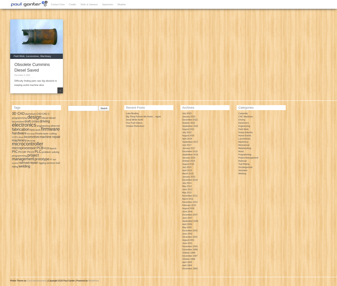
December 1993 (190, 268)
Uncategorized (245, 167)
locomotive (31, 137)
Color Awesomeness (37, 280)
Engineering (244, 126)
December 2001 (190, 237)
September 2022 (190, 126)
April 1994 (187, 265)
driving (45, 121)
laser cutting (50, 133)
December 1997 (190, 256)
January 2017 (188, 148)
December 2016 (190, 151)
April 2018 (187, 139)
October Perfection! (135, 126)
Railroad (242, 161)
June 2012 (187, 189)
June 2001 (187, 243)
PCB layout (50, 148)
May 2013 (187, 186)
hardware (19, 133)
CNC (44, 113)
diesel (45, 117)
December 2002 (190, 230)
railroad (24, 162)
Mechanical (243, 145)
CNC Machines (245, 116)
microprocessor (24, 148)
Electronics (243, 123)
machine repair (49, 137)
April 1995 (187, 262)
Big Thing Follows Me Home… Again (143, 116)
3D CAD (18, 113)
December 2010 (190, 202)
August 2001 (188, 240)
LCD (14, 137)
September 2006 (190, 221)
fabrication (20, 129)
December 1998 (190, 249)
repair (34, 162)
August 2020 (188, 135)
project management (25, 157)
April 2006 (187, 224)
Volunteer (242, 170)
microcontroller (27, 144)
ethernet (55, 125)
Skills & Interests (89, 4)
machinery (19, 140)
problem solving (50, 152)
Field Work (19, 56)
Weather (121, 4)
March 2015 (188, 173)
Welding (242, 173)
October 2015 (188, 161)
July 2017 (186, 145)
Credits (72, 4)
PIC (15, 152)
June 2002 (187, 234)
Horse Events (244, 135)
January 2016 (188, 158)
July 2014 (186, 183)
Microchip (31, 141)
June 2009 (187, 211)
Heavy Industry (245, 132)
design (34, 117)
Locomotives (32, 56)
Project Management (248, 158)
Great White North (134, 120)
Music (241, 151)
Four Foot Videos (134, 123)
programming (19, 155)
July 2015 (186, 167)
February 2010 (189, 205)
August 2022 (188, 129)
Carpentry (243, 113)
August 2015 (188, 164)
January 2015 (188, 177)
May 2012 (187, 192)
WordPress (93, 280)
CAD (39, 113)
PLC (38, 152)
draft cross (31, 121)
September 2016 (190, 154)
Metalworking (244, 148)
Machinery (45, 56)
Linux (20, 137)
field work (35, 129)
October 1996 (188, 259)
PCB (40, 148)
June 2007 (187, 218)
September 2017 (190, 142)
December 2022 (190, 120)
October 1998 (188, 253)
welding (24, 166)
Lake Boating (132, 113)
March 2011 (187, 199)
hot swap (31, 134)
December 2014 (190, 180)
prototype (42, 159)
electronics (24, 125)
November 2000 (190, 246)
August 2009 (188, 208)
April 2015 (187, 170)
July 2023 (186, 113)
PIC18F (22, 152)
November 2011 (189, 196)
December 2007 (190, 215)
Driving (241, 120)
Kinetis (39, 133)
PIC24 (30, 152)
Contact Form (58, 4)
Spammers (107, 4)
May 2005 (187, 227)
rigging (42, 162)
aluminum (30, 113)
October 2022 (188, 123)
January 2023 (188, 116)
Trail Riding (243, 164)
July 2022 (186, 132)
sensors (51, 162)
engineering (43, 125)
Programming (244, 154)
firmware (50, 129)
